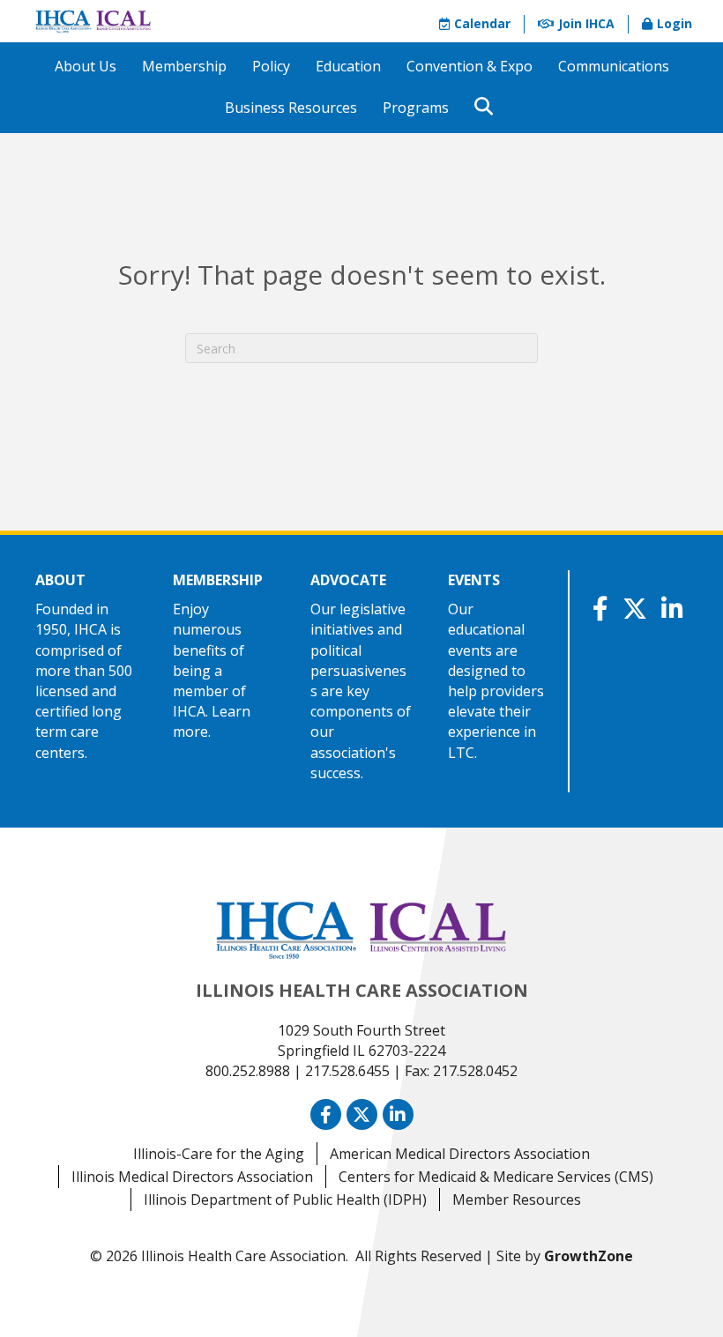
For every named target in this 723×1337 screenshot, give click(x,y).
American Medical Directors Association (460, 1153)
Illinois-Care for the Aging (218, 1153)
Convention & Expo (469, 66)
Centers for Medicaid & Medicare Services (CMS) (496, 1176)
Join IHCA (586, 23)
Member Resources (516, 1199)
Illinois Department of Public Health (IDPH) (285, 1199)
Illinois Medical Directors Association (192, 1176)
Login (674, 23)
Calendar (482, 23)
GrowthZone (588, 1256)
